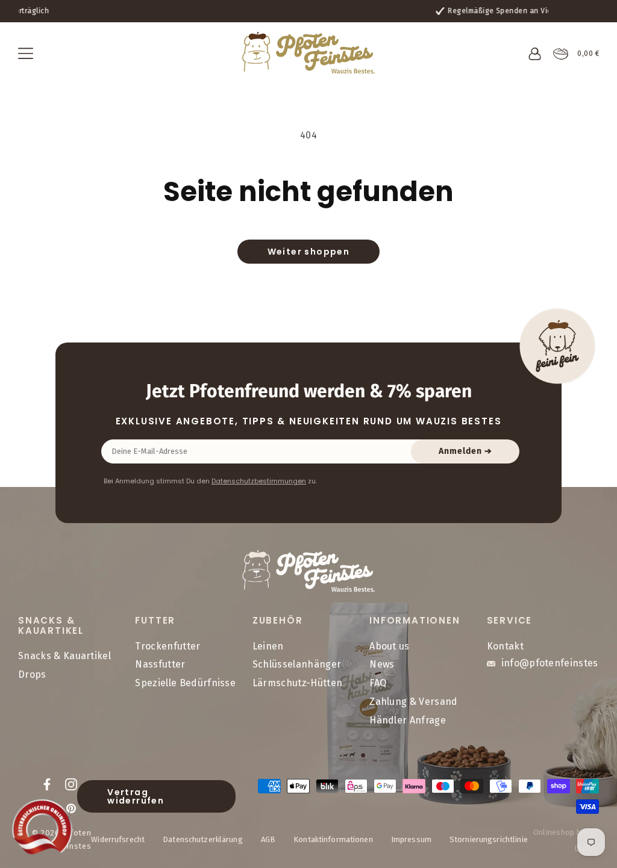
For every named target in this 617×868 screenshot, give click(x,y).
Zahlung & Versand (413, 701)
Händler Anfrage (407, 720)
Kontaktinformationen (333, 839)
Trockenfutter (167, 646)
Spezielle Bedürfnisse (185, 683)
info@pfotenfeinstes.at (555, 663)
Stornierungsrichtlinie (488, 839)
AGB (268, 839)
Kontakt (505, 646)
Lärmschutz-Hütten (297, 683)
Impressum (411, 839)
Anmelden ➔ (465, 451)
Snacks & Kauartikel (64, 656)
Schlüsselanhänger (296, 664)
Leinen (268, 646)
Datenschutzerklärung (203, 839)
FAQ (377, 683)
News (381, 664)
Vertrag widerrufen (135, 796)
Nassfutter (160, 664)
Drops (32, 674)
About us (389, 646)
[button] (25, 54)
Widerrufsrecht (118, 839)
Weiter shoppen (309, 252)
